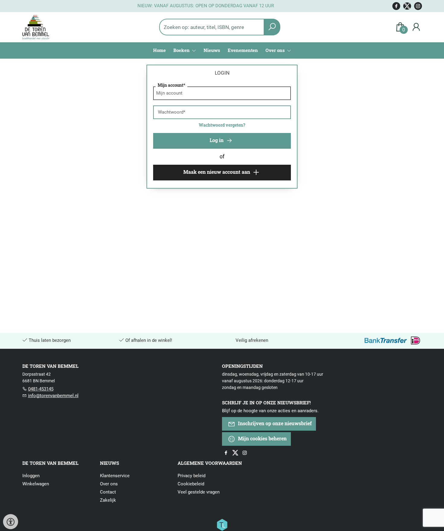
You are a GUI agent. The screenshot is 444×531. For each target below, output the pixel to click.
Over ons (109, 484)
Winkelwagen (35, 484)
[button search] (272, 27)
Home (159, 50)
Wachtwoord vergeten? (222, 125)
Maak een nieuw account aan (217, 172)
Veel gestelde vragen (199, 492)
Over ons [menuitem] (275, 50)
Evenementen (243, 50)
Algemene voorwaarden (210, 463)
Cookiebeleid (191, 484)
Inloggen (31, 475)
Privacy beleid (191, 475)
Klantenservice (115, 475)
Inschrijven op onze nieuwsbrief (274, 423)
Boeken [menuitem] (182, 50)
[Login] (416, 27)
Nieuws (212, 50)
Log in (217, 140)
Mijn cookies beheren (262, 438)
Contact (108, 492)
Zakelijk (108, 500)
